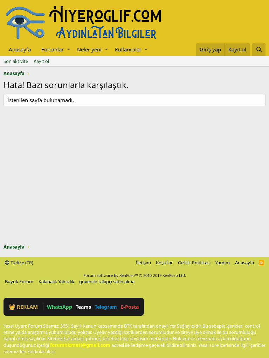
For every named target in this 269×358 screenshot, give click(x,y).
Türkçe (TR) (21, 262)
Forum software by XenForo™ (134, 275)
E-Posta (129, 306)
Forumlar (52, 49)
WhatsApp (59, 306)
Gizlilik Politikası (194, 262)
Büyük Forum (19, 281)
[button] (68, 49)
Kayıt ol (41, 61)
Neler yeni (89, 49)
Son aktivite (16, 61)
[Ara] (258, 49)
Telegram (106, 306)
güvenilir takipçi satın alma (106, 281)
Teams (83, 306)
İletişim (143, 262)
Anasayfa (20, 49)
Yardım (222, 262)
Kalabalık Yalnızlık (56, 281)
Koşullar (164, 262)
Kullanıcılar (128, 49)
